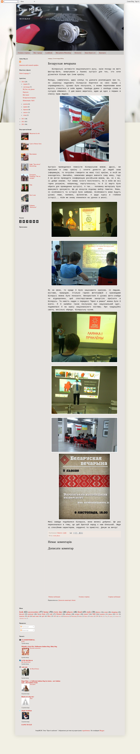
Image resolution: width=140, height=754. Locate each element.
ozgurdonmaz (86, 730)
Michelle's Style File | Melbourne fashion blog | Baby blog (39, 646)
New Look (33, 195)
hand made (35, 616)
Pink (31, 185)
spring (111, 616)
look (21, 611)
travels (86, 614)
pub (28, 616)
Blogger (102, 730)
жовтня (25, 104)
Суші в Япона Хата (35, 144)
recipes (77, 614)
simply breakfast (26, 711)
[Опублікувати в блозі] (76, 533)
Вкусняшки (33, 154)
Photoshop (74, 616)
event (54, 536)
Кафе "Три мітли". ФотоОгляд (35, 165)
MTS (55, 616)
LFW (97, 616)
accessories (33, 611)
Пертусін (25, 92)
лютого (25, 112)
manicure (22, 616)
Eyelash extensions (35, 648)
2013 (23, 119)
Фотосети (78, 53)
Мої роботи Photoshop (63, 53)
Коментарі (25, 630)
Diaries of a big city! (27, 697)
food (80, 611)
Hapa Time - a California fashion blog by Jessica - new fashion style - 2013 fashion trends (40, 682)
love (60, 616)
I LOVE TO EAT (26, 725)
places (58, 536)
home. (23, 641)
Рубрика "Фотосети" (33, 206)
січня (25, 115)
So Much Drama (34, 669)
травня (25, 107)
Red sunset (26, 95)
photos (98, 612)
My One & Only (26, 662)
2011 (23, 124)
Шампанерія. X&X (28, 100)
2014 (23, 82)
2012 (23, 121)
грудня (25, 84)
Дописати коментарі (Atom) (67, 600)
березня (25, 109)
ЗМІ (93, 614)
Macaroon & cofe (35, 133)
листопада (26, 87)
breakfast (102, 614)
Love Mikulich (30, 9)
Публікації (25, 627)
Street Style (41, 614)
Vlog (106, 616)
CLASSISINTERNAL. (28, 640)
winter (91, 616)
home (46, 611)
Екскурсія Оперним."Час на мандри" (35, 176)
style (89, 611)
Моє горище (37, 53)
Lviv (117, 614)
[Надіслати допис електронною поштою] (70, 533)
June (31, 698)
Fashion (59, 614)
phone (110, 614)
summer (117, 616)
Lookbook (49, 53)
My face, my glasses (29, 89)
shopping (114, 612)
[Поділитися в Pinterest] (82, 533)
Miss (102, 616)
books (80, 616)
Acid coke (24, 667)
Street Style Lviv (90, 53)
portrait (30, 614)
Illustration (66, 616)
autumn (68, 614)
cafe (51, 614)
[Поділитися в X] (78, 533)
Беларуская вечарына (29, 98)
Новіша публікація (54, 597)
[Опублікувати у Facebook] (80, 533)
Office (49, 616)
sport (43, 616)
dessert (21, 614)
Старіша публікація (114, 597)
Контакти (102, 53)
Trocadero (32, 684)
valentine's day (22, 618)
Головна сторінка (24, 53)
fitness (86, 616)
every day (57, 611)
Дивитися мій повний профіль (28, 65)
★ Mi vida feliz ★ (27, 660)
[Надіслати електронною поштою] (74, 533)
